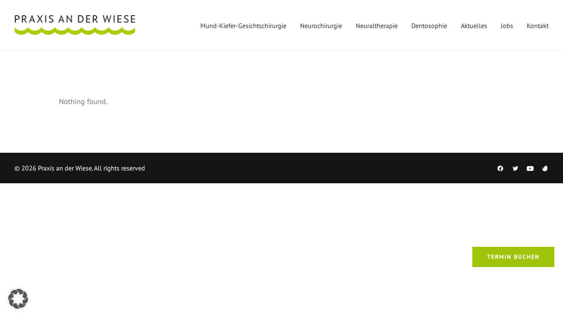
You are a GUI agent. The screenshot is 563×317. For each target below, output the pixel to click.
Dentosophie (429, 25)
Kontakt (538, 25)
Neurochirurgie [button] (321, 25)
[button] (18, 299)
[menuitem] (246, 25)
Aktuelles (474, 25)
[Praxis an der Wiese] (75, 25)
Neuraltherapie (377, 25)
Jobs (507, 25)
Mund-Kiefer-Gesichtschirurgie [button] (243, 25)
